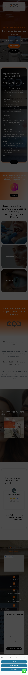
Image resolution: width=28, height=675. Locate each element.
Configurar (14, 669)
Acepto (14, 661)
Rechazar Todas (14, 665)
